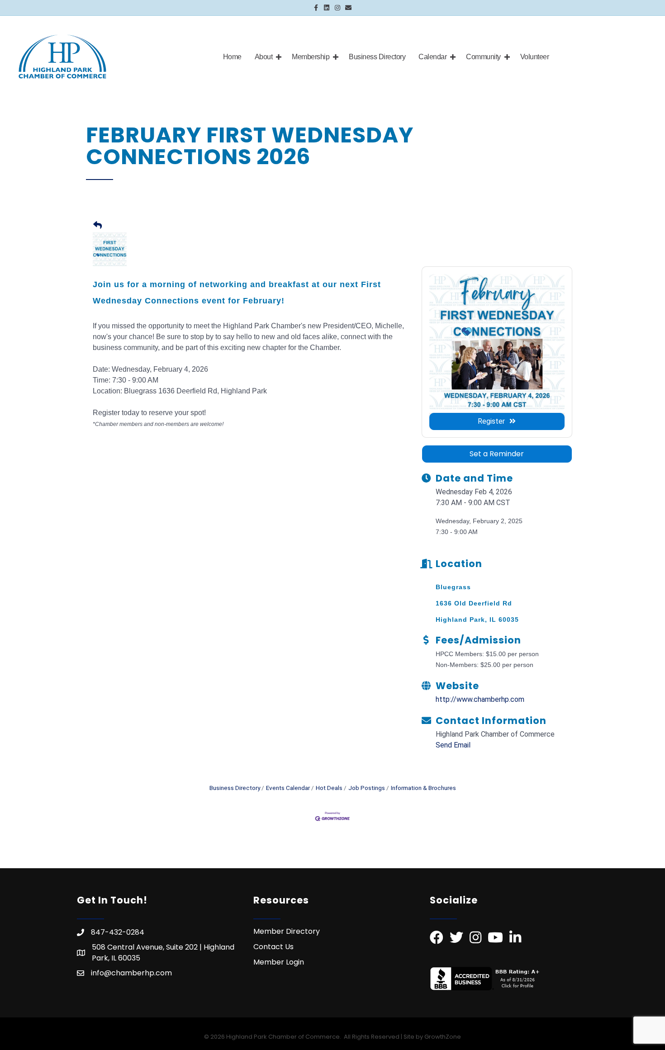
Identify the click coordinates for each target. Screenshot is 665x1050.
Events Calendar (288, 787)
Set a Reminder (497, 454)
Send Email (453, 745)
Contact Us (273, 946)
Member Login (278, 962)
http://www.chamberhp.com (480, 699)
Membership (310, 57)
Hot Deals (329, 787)
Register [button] (491, 421)
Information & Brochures (423, 787)
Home (232, 57)
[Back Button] (97, 225)
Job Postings (366, 787)
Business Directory (377, 57)
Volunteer (534, 57)
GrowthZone (442, 1036)
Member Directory (286, 931)
